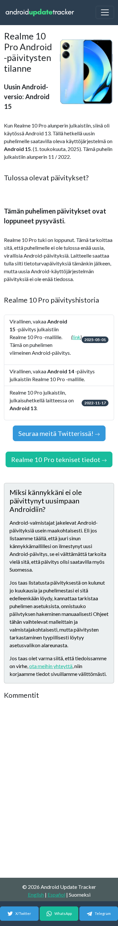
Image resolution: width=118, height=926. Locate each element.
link (76, 337)
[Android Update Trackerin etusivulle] (40, 12)
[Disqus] (59, 789)
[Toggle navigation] (105, 12)
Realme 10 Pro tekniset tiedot (56, 459)
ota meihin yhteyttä (50, 666)
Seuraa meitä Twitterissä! (56, 433)
